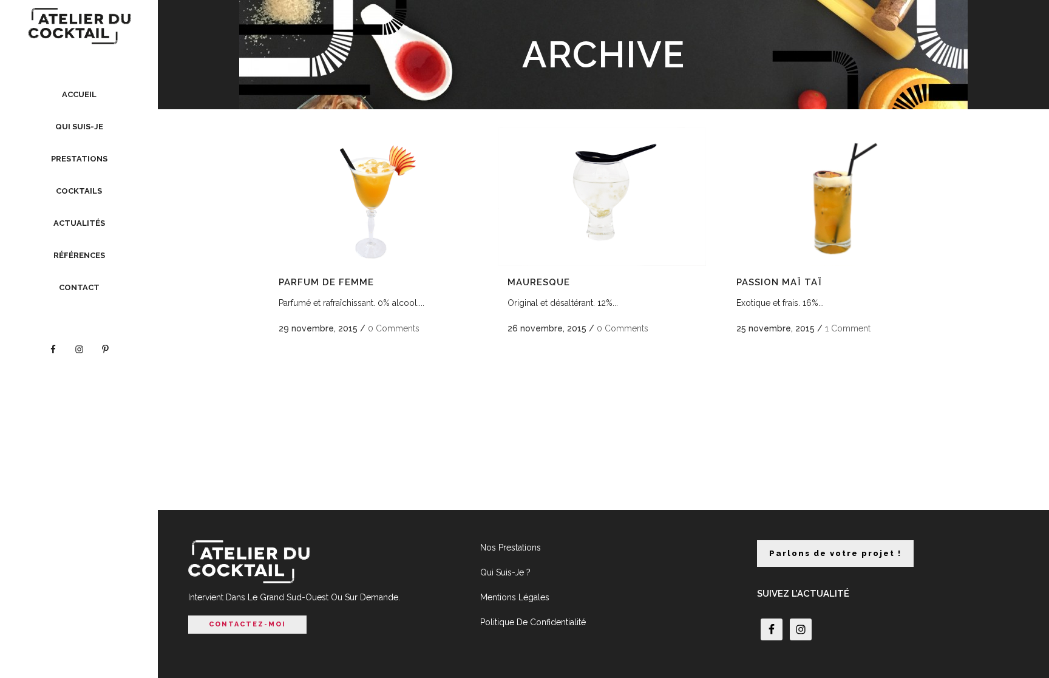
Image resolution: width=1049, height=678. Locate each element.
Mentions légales (514, 597)
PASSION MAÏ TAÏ (779, 282)
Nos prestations (510, 547)
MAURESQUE (539, 282)
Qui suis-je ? (505, 572)
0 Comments (393, 328)
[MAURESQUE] (602, 196)
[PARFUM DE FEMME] (373, 196)
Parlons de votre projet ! (835, 553)
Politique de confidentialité (533, 622)
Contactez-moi (247, 624)
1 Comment (848, 328)
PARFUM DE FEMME (326, 282)
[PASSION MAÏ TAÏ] (831, 196)
